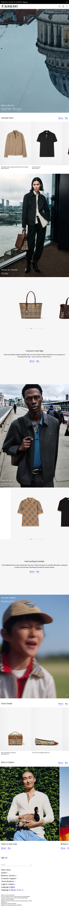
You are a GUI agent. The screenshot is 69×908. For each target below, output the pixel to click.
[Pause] (67, 110)
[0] (63, 6)
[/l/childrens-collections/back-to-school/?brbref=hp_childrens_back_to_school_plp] (34, 646)
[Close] (67, 2)
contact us (3, 899)
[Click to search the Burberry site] (60, 6)
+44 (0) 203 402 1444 (21, 898)
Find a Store (6, 870)
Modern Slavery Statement (8, 895)
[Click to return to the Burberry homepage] (11, 6)
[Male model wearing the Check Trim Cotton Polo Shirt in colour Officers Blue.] (34, 436)
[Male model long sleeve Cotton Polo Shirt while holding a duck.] (29, 804)
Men (66, 118)
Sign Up (25, 2)
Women (60, 118)
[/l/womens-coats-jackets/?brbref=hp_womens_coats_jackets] (34, 61)
